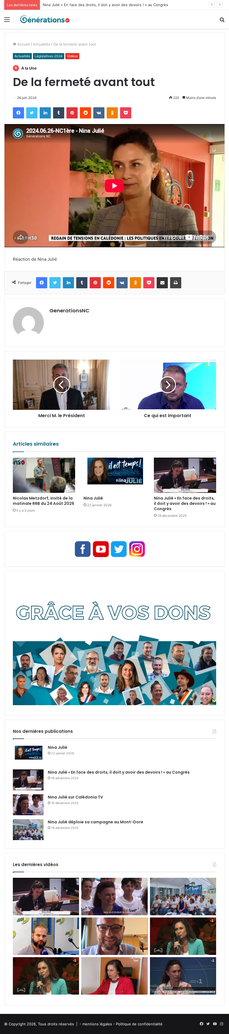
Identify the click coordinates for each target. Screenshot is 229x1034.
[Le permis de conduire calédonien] (183, 976)
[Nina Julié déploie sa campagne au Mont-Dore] (28, 829)
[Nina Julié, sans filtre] (183, 936)
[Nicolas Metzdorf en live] (114, 936)
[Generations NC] (44, 19)
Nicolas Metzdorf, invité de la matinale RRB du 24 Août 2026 (43, 500)
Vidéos (72, 56)
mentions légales (97, 1024)
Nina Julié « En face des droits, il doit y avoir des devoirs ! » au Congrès (105, 5)
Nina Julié (93, 498)
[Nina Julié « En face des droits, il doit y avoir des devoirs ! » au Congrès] (185, 475)
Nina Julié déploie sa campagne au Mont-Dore (95, 822)
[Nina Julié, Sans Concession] (46, 976)
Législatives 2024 (49, 56)
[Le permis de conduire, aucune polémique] (114, 976)
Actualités (41, 44)
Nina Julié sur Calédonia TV (75, 797)
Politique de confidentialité (139, 1024)
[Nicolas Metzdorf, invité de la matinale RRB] (46, 936)
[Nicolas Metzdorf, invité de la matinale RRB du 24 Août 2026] (44, 475)
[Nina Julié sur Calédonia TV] (28, 804)
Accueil (23, 44)
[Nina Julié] (115, 475)
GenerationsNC (69, 310)
